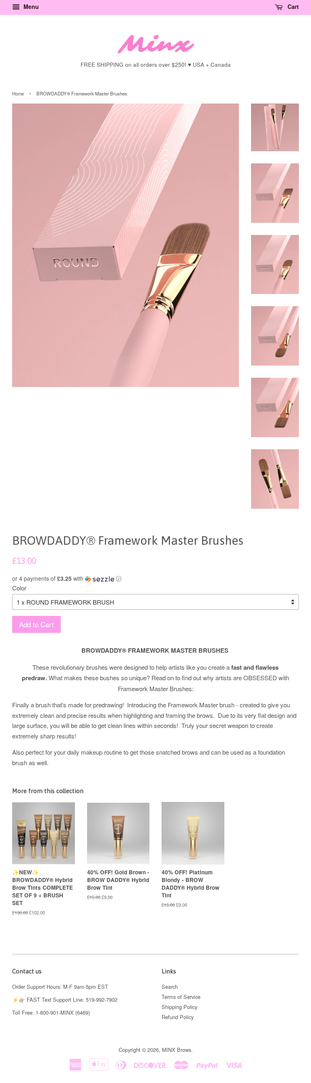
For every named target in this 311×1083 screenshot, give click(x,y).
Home (18, 93)
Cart (292, 6)
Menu (30, 6)
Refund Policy (178, 1017)
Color (19, 588)
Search (170, 986)
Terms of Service (181, 997)
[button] (155, 578)
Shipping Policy (179, 1007)
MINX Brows (176, 1049)
